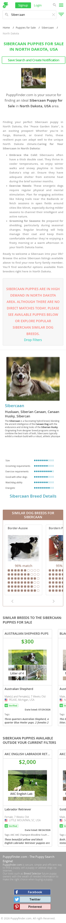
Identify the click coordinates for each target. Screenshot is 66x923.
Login (38, 5)
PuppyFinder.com (15, 857)
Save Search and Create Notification (33, 60)
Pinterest (35, 907)
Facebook (35, 892)
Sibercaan (48, 27)
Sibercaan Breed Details (33, 496)
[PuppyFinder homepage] (5, 5)
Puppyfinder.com (12, 864)
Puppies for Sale (26, 27)
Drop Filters (33, 340)
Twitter (35, 899)
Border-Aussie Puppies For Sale (23, 560)
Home (6, 27)
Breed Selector (32, 873)
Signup (23, 5)
